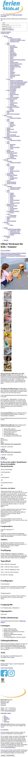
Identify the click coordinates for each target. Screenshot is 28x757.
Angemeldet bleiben (7, 28)
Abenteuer (9, 37)
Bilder (2, 253)
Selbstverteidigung (14, 65)
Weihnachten (7, 137)
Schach (12, 61)
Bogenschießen (14, 47)
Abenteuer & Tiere (14, 41)
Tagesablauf (10, 254)
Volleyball (12, 76)
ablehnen (3, 755)
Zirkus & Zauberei (14, 97)
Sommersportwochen (15, 233)
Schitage (12, 234)
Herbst (5, 115)
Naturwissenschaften (15, 87)
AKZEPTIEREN (10, 755)
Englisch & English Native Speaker (18, 82)
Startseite (6, 240)
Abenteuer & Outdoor (15, 38)
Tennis (11, 70)
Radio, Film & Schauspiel (13, 114)
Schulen (6, 227)
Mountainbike (13, 54)
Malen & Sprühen (14, 94)
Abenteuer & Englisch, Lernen (17, 40)
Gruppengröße (4, 256)
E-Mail (4, 24)
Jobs (5, 716)
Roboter (12, 104)
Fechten (12, 50)
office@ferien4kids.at (10, 710)
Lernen (8, 79)
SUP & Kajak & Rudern (16, 64)
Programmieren (14, 102)
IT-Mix (11, 101)
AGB (5, 720)
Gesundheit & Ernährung (13, 107)
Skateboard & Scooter (15, 66)
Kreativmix (12, 93)
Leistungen (3, 257)
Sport (8, 44)
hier (13, 657)
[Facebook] (4, 676)
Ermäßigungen (16, 254)
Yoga (11, 77)
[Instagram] (11, 676)
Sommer (6, 36)
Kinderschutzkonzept (20, 256)
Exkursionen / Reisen (15, 230)
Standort (18, 253)
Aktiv (8, 43)
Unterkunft (23, 253)
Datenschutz (7, 718)
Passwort (4, 26)
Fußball (12, 48)
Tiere (8, 112)
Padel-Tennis (13, 55)
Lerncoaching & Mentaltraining (17, 83)
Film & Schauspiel (11, 182)
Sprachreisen (13, 89)
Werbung (6, 717)
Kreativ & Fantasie (11, 90)
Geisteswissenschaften (15, 86)
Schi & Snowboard (14, 147)
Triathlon (12, 73)
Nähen (11, 95)
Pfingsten (6, 222)
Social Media (13, 105)
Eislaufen (12, 166)
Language (6, 32)
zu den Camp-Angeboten (7, 667)
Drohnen (12, 100)
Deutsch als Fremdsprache (16, 80)
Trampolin (12, 72)
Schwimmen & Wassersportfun (17, 59)
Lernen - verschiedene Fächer (17, 84)
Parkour (12, 57)
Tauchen (12, 69)
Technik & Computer (12, 98)
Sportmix (12, 68)
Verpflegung (4, 254)
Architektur (13, 91)
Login (3, 16)
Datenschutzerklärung (10, 747)
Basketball (12, 45)
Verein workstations (5, 250)
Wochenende (7, 236)
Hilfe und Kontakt (17, 14)
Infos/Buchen (4, 450)
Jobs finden (6, 14)
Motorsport (12, 52)
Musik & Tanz (10, 111)
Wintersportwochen (15, 232)
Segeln (11, 198)
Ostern (5, 184)
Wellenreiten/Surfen (15, 203)
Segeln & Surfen (14, 62)
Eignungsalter (11, 256)
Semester (6, 159)
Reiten (11, 58)
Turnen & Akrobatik (15, 75)
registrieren (11, 29)
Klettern (12, 51)
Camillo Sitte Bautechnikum (14, 229)
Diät (11, 108)
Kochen (12, 109)
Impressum (6, 721)
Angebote (13, 253)
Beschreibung (7, 253)
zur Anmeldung (4, 729)
